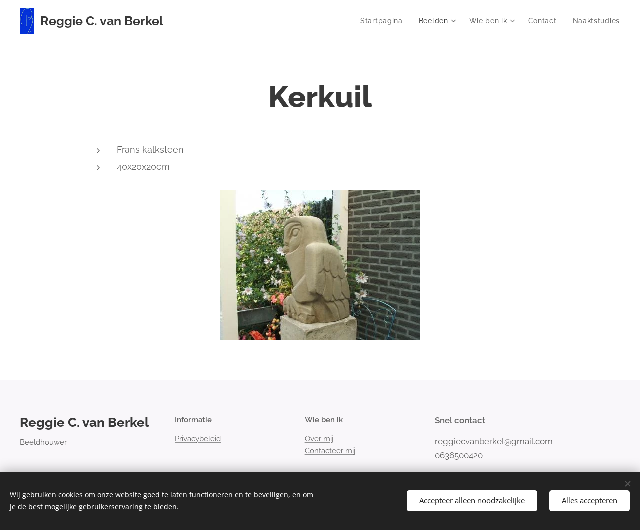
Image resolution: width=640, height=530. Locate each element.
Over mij (319, 438)
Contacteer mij (330, 450)
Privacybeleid (198, 438)
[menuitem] (384, 20)
